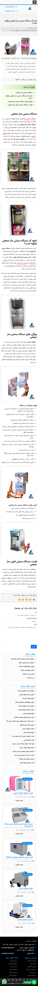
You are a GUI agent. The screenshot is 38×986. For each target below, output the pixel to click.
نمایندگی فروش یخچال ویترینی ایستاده (23, 751)
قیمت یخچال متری (29, 740)
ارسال (34, 646)
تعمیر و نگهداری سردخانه (27, 670)
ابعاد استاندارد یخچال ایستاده (26, 710)
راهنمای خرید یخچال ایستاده (26, 706)
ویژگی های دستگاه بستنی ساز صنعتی (20, 101)
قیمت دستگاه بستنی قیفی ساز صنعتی (20, 105)
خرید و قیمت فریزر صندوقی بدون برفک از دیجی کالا (20, 721)
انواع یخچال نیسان (28, 732)
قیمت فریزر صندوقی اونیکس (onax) (24, 717)
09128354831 (9, 7)
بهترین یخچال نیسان (28, 729)
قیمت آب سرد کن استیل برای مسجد (24, 755)
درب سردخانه (30, 678)
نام (36, 612)
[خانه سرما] (30, 8)
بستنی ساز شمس (22, 263)
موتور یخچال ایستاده (28, 698)
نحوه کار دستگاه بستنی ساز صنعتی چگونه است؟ (18, 97)
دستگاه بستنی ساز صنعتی (24, 92)
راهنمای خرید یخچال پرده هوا (26, 691)
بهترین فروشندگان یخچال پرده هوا (24, 702)
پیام (35, 624)
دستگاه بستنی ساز (30, 118)
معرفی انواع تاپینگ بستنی (27, 748)
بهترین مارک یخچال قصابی (26, 695)
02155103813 (10, 11)
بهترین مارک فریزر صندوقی (27, 725)
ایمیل (35, 618)
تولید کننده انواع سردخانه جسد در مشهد (23, 744)
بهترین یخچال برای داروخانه (26, 759)
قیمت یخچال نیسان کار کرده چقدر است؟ (23, 736)
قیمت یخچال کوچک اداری (27, 763)
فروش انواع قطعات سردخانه (26, 666)
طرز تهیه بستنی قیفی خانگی (26, 663)
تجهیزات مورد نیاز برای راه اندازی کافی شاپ (22, 659)
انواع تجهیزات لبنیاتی (28, 714)
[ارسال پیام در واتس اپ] (5, 982)
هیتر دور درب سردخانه (28, 674)
